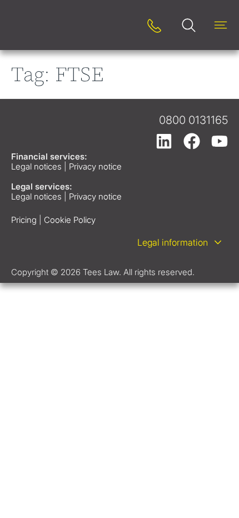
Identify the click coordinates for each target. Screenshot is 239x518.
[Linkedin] (164, 141)
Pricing (24, 220)
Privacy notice (95, 166)
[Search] (123, 25)
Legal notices (36, 166)
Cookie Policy (70, 220)
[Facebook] (191, 141)
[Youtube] (219, 141)
